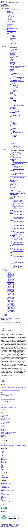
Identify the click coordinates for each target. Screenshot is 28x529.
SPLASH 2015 (10, 290)
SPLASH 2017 (10, 287)
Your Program (10, 32)
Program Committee (18, 163)
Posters (11, 59)
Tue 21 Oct (12, 40)
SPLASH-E (13, 63)
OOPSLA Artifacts (14, 56)
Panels (11, 57)
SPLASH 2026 (10, 275)
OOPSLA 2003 (11, 307)
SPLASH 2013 (10, 293)
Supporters (9, 19)
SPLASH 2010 (10, 297)
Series (8, 272)
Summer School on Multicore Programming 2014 (13, 445)
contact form (4, 404)
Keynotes (12, 62)
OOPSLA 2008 (11, 300)
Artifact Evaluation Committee (17, 166)
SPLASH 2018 (10, 286)
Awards (12, 60)
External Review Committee (20, 162)
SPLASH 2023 (10, 279)
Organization (7, 149)
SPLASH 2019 (10, 284)
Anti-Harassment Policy (13, 28)
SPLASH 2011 (10, 296)
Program (6, 29)
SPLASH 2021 (10, 282)
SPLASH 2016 (10, 289)
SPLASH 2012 (10, 294)
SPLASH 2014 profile (6, 319)
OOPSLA (12, 55)
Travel (8, 15)
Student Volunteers (14, 67)
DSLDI (15, 90)
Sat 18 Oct (12, 36)
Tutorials (12, 69)
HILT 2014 (3, 443)
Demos (11, 50)
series (10, 318)
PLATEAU (16, 109)
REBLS (15, 122)
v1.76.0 (15, 407)
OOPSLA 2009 (11, 299)
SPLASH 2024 (10, 277)
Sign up (6, 315)
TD (14, 131)
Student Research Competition (17, 66)
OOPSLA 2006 (11, 303)
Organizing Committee (15, 153)
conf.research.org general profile (12, 322)
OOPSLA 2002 (11, 308)
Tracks (5, 46)
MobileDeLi (4, 460)
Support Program (11, 21)
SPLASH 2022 (10, 280)
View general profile (5, 395)
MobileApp (10, 24)
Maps (8, 25)
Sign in (5, 314)
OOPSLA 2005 (11, 304)
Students (9, 18)
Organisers (15, 260)
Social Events (13, 64)
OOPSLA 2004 (11, 306)
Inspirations (13, 53)
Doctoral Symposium (15, 52)
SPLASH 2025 (10, 276)
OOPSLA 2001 (11, 310)
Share (2, 392)
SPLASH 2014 (4, 318)
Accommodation (11, 14)
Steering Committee (15, 152)
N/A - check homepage (18, 191)
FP (13, 104)
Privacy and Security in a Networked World (14, 387)
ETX (2, 455)
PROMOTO (16, 114)
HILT (14, 76)
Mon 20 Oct (13, 39)
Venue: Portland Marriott (13, 9)
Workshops (12, 71)
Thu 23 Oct (13, 43)
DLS (14, 140)
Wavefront (12, 70)
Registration (10, 12)
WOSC (15, 135)
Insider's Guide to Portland (13, 17)
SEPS (14, 126)
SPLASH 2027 (10, 273)
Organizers (15, 207)
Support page (3, 409)
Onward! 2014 (4, 477)
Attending (6, 8)
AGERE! (15, 86)
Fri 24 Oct (12, 45)
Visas (8, 22)
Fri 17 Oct (12, 35)
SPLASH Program (11, 31)
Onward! (15, 145)
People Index (13, 187)
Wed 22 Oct (13, 42)
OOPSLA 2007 (11, 301)
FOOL (14, 100)
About (8, 11)
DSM (14, 94)
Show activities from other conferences (10, 390)
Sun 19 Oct (13, 38)
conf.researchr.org (8, 407)
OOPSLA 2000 (11, 311)
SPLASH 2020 (10, 283)
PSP (14, 118)
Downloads (10, 26)
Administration (13, 49)
